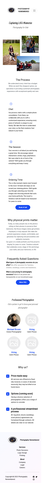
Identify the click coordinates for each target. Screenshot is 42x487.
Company (22, 462)
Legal (22, 465)
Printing (22, 455)
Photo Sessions (22, 450)
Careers (22, 468)
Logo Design (22, 453)
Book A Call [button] (23, 207)
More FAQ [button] (22, 282)
